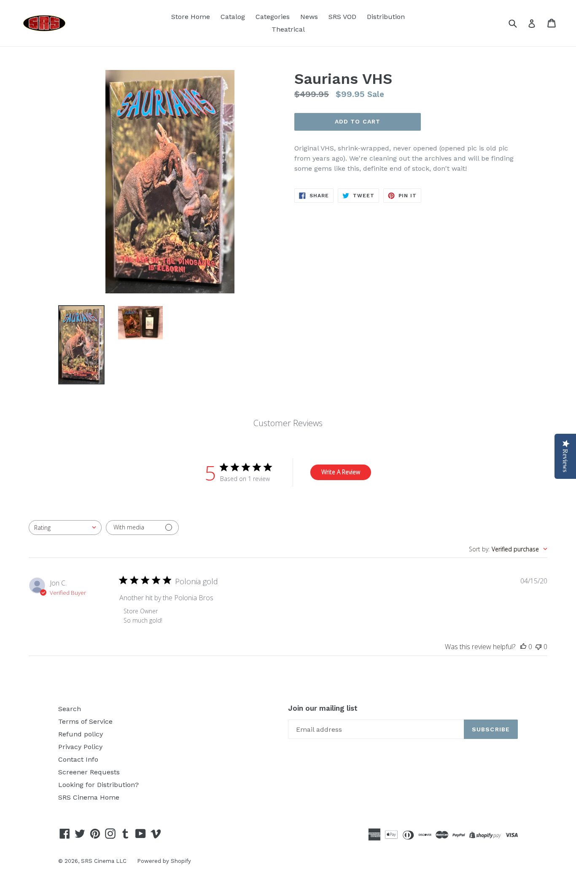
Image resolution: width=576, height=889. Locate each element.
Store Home (190, 17)
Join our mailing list (323, 708)
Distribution (386, 17)
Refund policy (80, 734)
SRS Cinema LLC (104, 861)
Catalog (233, 17)
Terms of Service (85, 721)
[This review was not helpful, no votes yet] (538, 646)
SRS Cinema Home (88, 797)
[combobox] (65, 527)
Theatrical (288, 29)
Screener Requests (89, 772)
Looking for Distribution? (98, 785)
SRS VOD (342, 17)
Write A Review (340, 472)
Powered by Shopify (164, 861)
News (309, 17)
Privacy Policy (80, 747)
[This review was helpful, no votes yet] (523, 646)
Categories (273, 17)
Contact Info (78, 759)
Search (69, 709)
